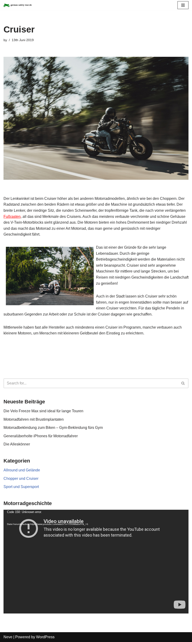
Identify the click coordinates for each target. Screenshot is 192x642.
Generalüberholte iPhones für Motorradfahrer (41, 436)
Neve (8, 637)
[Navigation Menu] (182, 5)
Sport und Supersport (21, 487)
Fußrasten (12, 217)
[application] (96, 561)
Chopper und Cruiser (21, 479)
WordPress (45, 637)
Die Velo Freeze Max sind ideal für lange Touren (43, 411)
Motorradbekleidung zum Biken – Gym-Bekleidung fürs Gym (53, 428)
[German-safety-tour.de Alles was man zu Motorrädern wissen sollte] (18, 5)
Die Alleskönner (17, 444)
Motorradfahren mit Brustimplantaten (34, 419)
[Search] (183, 383)
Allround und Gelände (22, 470)
